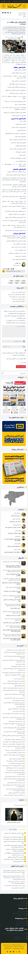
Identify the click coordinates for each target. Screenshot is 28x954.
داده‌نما (21, 800)
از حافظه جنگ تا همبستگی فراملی (12, 552)
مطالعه (17, 283)
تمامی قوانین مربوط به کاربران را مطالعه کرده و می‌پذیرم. (13, 354)
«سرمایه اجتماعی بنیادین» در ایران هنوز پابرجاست (11, 583)
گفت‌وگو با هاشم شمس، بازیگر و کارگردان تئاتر (12, 562)
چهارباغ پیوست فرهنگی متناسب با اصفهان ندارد (12, 539)
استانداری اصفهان (21, 911)
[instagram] (7, 1)
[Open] (24, 6)
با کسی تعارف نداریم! (16, 608)
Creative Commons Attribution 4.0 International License (14, 948)
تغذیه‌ (11, 280)
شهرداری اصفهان (21, 915)
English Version (21, 905)
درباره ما (24, 903)
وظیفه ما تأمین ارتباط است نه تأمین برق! (12, 600)
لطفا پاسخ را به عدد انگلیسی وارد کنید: (16, 359)
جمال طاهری (18, 536)
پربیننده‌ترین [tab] (22, 829)
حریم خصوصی (10, 353)
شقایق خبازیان (17, 543)
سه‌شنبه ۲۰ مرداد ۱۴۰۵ (19, 805)
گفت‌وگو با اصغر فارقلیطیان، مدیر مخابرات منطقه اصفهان (11, 596)
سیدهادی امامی (17, 513)
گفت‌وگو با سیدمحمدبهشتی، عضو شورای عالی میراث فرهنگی (12, 612)
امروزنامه (21, 377)
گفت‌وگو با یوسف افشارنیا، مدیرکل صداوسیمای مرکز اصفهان (13, 626)
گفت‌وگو (21, 558)
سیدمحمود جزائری (16, 519)
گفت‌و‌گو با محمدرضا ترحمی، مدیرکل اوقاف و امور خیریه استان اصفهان (13, 605)
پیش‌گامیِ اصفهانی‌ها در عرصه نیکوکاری (13, 574)
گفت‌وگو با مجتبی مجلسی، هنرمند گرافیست (13, 587)
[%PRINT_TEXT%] (10, 13)
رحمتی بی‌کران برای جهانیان (13, 822)
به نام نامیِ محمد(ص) (15, 522)
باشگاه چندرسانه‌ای (21, 923)
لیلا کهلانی (17, 263)
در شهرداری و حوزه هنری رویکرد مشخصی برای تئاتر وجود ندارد (13, 566)
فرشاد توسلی (18, 531)
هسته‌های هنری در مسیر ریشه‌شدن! (12, 623)
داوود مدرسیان (17, 549)
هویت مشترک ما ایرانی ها (14, 533)
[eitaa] (9, 1)
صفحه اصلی (22, 13)
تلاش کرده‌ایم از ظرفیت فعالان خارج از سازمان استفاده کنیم (12, 630)
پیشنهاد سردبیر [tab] (13, 829)
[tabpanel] (14, 847)
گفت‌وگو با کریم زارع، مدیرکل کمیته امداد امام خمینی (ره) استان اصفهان (12, 570)
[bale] (10, 952)
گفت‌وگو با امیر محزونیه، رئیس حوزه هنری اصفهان (13, 619)
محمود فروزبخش (17, 525)
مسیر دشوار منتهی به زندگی (14, 546)
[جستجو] (2, 373)
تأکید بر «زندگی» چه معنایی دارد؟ (13, 527)
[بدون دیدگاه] (8, 13)
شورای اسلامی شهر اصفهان (19, 913)
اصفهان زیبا (16, 55)
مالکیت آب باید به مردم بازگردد (13, 615)
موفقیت (10, 283)
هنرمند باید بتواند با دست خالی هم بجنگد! (12, 591)
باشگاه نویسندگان (21, 921)
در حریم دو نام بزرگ (16, 516)
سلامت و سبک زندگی (22, 16)
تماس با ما (23, 902)
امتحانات (17, 280)
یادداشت (21, 509)
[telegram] (4, 1)
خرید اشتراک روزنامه (20, 925)
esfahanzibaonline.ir (16, 945)
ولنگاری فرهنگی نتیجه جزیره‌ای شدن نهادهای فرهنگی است (12, 639)
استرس (23, 280)
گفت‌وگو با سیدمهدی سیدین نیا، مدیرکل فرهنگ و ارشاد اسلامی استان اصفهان (12, 635)
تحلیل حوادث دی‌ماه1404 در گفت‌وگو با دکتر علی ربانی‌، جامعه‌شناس (12, 579)
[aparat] (2, 1)
